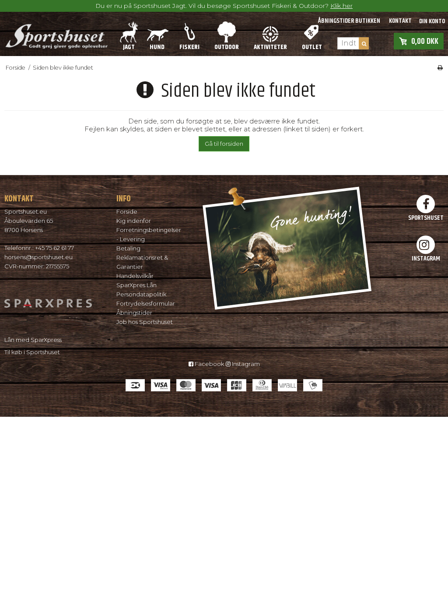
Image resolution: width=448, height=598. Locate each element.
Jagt (129, 47)
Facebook (208, 363)
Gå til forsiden (224, 143)
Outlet (312, 47)
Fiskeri (189, 47)
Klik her (341, 6)
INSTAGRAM (426, 258)
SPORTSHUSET (426, 217)
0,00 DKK (424, 41)
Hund (157, 47)
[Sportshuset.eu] (56, 33)
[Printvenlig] (440, 67)
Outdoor (226, 47)
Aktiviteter (270, 47)
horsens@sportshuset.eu (38, 256)
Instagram (245, 363)
